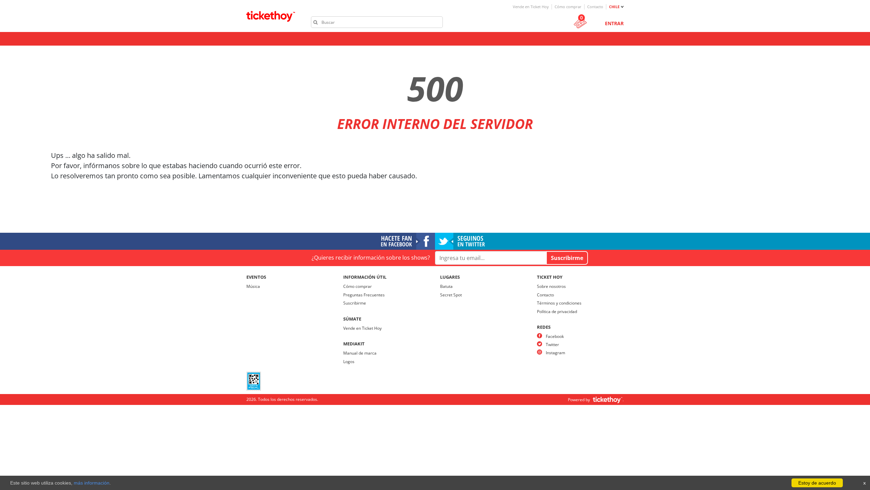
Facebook (555, 336)
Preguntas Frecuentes (364, 295)
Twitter (552, 344)
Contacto (595, 6)
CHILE (614, 6)
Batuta (446, 286)
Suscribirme (354, 303)
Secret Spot (451, 295)
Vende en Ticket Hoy (531, 6)
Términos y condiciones (559, 303)
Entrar (614, 23)
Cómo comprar (568, 6)
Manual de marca (360, 353)
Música (253, 286)
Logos (348, 361)
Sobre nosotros (551, 286)
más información (91, 483)
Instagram (555, 353)
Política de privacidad (557, 311)
